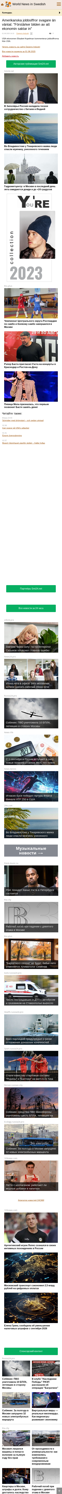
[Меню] (59, 4)
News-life (8, 732)
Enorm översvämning (12, 435)
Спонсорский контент (31, 1351)
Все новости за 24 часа (31, 608)
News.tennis (10, 768)
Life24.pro (9, 620)
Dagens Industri (22, 33)
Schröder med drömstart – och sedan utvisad (23, 420)
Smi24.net (9, 71)
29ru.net (8, 805)
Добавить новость (10, 56)
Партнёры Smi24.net (31, 588)
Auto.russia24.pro (12, 972)
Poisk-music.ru (11, 863)
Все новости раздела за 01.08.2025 (18, 51)
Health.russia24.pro (13, 1012)
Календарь (7, 13)
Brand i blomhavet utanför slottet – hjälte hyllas (23, 443)
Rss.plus (8, 286)
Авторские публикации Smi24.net (31, 64)
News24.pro (10, 656)
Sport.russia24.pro (13, 1048)
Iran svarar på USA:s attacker (15, 428)
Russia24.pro (10, 695)
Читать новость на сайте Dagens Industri (21, 47)
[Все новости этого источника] (31, 33)
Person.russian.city (13, 1085)
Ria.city (7, 899)
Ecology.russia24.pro (14, 1121)
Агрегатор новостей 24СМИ (31, 1200)
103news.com (10, 1158)
